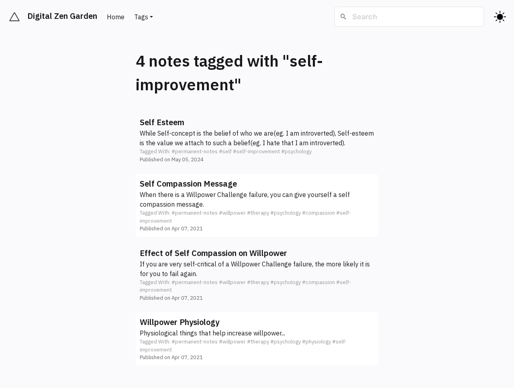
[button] (257, 139)
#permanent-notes (194, 151)
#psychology (296, 151)
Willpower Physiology (179, 322)
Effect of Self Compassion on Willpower (213, 253)
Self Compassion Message (188, 183)
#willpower (232, 212)
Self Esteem (162, 122)
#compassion (318, 212)
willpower (267, 333)
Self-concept (176, 133)
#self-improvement (256, 151)
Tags (141, 17)
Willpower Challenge (216, 195)
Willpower (245, 264)
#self (225, 151)
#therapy (258, 212)
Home (115, 17)
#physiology (316, 341)
